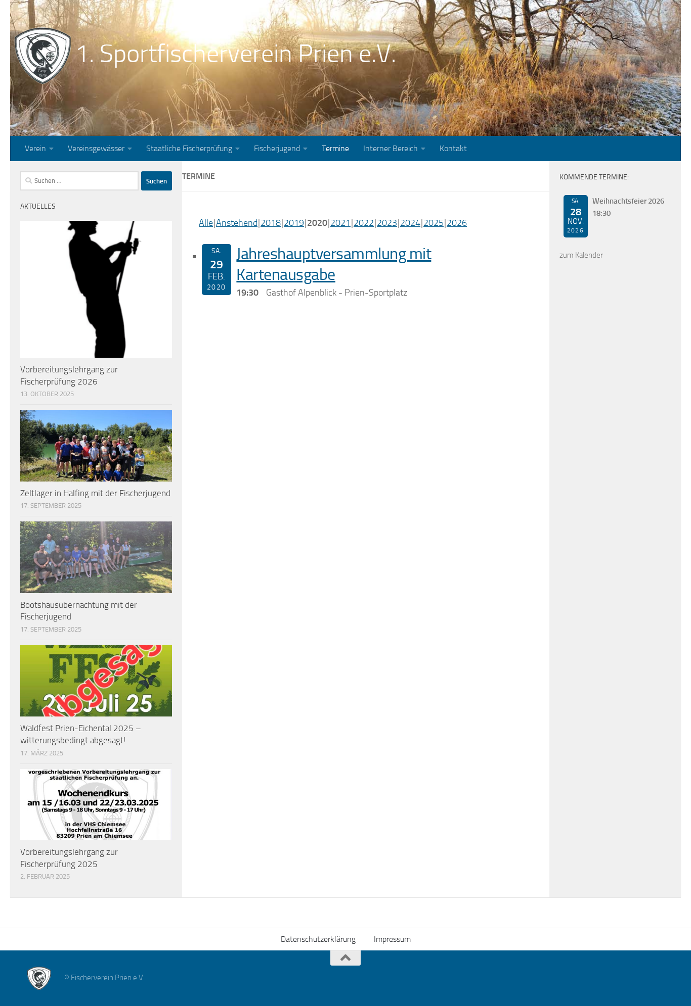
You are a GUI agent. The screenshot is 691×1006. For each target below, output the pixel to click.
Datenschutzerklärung (318, 939)
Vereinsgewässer (96, 148)
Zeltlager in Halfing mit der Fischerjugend (95, 493)
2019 (294, 222)
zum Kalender (581, 255)
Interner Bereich (390, 148)
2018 (271, 222)
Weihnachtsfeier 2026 (628, 201)
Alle (206, 222)
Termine (335, 148)
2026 (457, 222)
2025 (433, 222)
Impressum (392, 939)
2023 (387, 222)
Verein (35, 148)
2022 (364, 222)
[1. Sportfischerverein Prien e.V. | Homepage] (42, 55)
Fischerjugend (277, 148)
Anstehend (236, 222)
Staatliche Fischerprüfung (189, 148)
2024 (410, 222)
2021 (340, 222)
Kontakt (453, 148)
